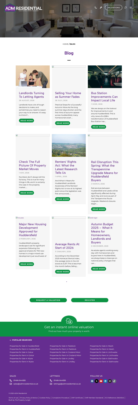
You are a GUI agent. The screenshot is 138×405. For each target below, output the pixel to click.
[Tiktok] (114, 381)
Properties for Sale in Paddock (63, 346)
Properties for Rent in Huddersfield (25, 349)
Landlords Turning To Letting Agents (31, 95)
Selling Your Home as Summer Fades (68, 95)
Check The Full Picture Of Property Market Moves (32, 165)
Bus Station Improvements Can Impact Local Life (104, 96)
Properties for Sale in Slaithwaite (104, 359)
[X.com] (97, 381)
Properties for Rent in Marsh (102, 349)
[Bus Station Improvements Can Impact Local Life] (105, 77)
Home (65, 44)
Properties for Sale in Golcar (21, 352)
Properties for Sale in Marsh (101, 346)
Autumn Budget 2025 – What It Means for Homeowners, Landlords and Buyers (102, 233)
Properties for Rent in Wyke (22, 362)
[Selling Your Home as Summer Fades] (69, 77)
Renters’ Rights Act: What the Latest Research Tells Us (66, 167)
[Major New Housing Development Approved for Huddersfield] (20, 218)
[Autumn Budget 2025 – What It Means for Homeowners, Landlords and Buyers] (92, 218)
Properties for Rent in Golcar (22, 355)
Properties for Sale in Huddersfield (24, 346)
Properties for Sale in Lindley (62, 359)
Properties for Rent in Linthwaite (104, 355)
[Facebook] (92, 381)
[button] (69, 340)
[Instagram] (110, 381)
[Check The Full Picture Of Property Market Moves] (33, 145)
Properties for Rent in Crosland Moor (65, 355)
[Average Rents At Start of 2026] (69, 228)
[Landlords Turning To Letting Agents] (33, 77)
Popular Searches (22, 340)
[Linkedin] (105, 381)
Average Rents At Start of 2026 (67, 246)
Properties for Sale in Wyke (21, 359)
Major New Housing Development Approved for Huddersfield (32, 229)
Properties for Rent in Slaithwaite (104, 362)
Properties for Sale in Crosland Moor (65, 352)
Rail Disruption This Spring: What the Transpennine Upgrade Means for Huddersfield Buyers (104, 171)
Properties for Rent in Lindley (62, 362)
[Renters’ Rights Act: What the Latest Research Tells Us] (69, 145)
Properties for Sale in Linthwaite (103, 352)
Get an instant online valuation (69, 327)
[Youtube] (101, 381)
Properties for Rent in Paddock (63, 349)
